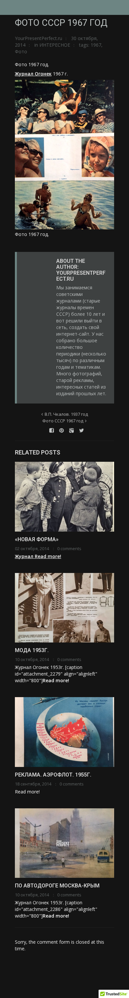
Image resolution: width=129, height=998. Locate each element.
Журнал (25, 556)
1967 (96, 45)
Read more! (48, 556)
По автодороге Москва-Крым (57, 885)
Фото (21, 51)
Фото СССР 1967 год (62, 421)
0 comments (69, 548)
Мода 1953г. (32, 650)
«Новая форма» (37, 539)
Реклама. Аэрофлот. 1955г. (53, 775)
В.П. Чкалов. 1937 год (66, 414)
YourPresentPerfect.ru (38, 38)
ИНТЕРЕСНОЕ (54, 45)
